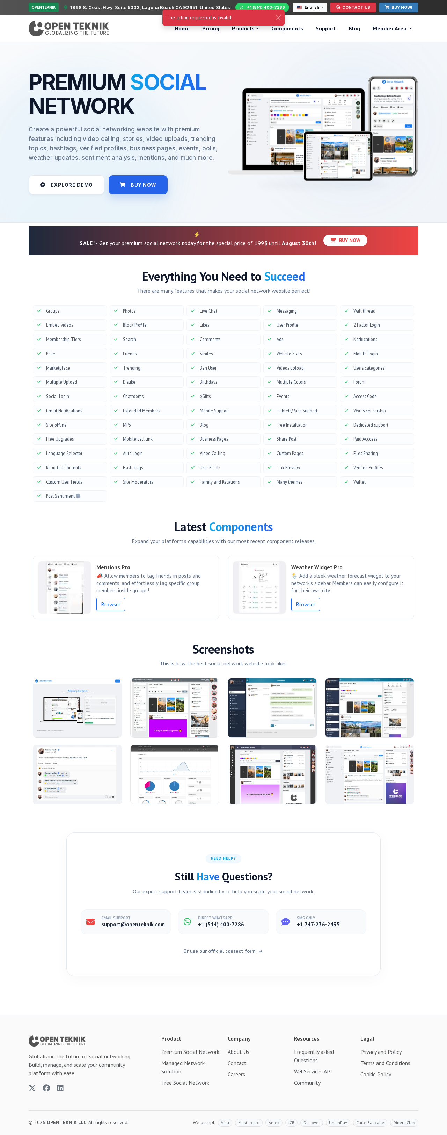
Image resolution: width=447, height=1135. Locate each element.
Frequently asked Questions (314, 1056)
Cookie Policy (375, 1074)
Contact (237, 1062)
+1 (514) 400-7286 (266, 7)
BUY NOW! (401, 7)
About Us (238, 1051)
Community (307, 1082)
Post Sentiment (61, 496)
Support (326, 28)
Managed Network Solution (183, 1067)
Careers (236, 1074)
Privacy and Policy (381, 1051)
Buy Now (349, 240)
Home (182, 28)
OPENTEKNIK (44, 7)
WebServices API (313, 1071)
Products (243, 28)
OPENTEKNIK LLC (66, 1122)
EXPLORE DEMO (72, 185)
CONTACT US (355, 7)
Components (287, 28)
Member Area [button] (390, 28)
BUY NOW (143, 185)
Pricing (210, 28)
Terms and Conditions (385, 1062)
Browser (110, 604)
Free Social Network (185, 1082)
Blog (354, 28)
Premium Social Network (190, 1051)
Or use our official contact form (220, 951)
